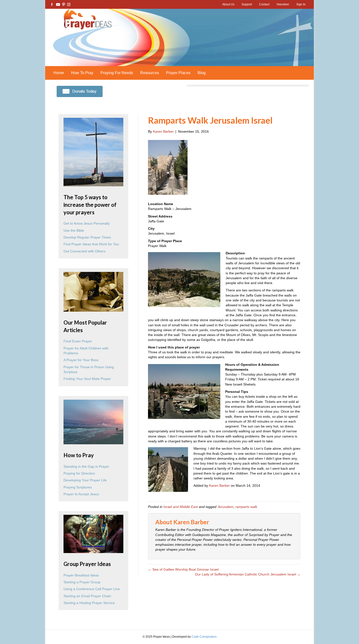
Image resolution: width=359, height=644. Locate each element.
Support (247, 4)
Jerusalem (225, 507)
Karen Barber (219, 485)
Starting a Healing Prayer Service (89, 603)
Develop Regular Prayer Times (87, 237)
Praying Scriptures (77, 487)
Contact (264, 4)
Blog (202, 73)
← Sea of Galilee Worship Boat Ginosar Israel (183, 569)
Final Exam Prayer (77, 341)
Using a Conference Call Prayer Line (91, 589)
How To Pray (82, 73)
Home (58, 73)
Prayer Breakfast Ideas (81, 575)
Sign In (301, 4)
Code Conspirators (204, 636)
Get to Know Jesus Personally (86, 223)
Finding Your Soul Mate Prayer (87, 379)
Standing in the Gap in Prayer (86, 466)
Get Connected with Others (84, 251)
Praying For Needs (116, 73)
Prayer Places (178, 73)
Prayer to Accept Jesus (81, 494)
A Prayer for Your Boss (80, 360)
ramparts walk (246, 507)
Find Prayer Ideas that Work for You (91, 244)
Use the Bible (73, 230)
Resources (149, 73)
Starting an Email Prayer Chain (87, 596)
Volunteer (282, 4)
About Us (228, 4)
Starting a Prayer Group (81, 582)
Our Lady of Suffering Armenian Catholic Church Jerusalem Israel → (247, 574)
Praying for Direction (79, 473)
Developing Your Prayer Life (85, 480)
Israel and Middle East (180, 507)
